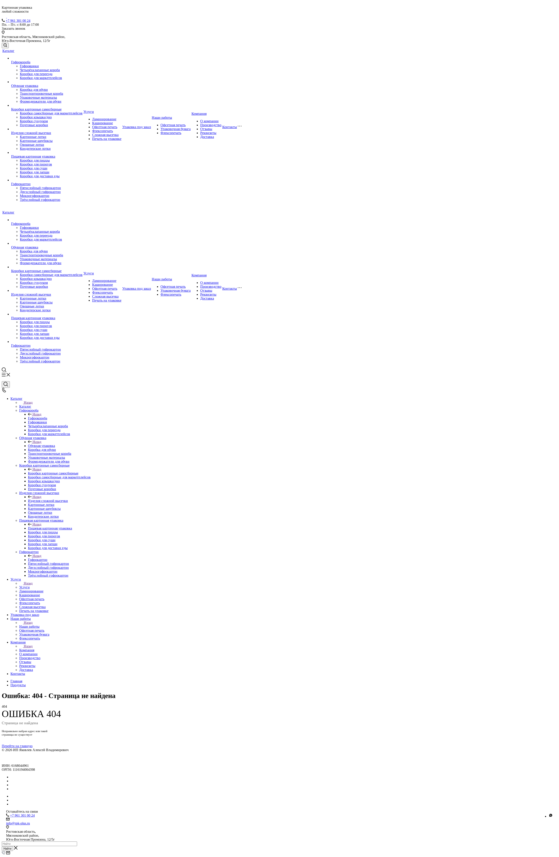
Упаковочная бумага (175, 129)
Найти (7, 848)
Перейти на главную (17, 746)
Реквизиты (208, 133)
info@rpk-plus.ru (18, 823)
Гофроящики (29, 66)
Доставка (207, 137)
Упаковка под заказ (136, 127)
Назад (28, 402)
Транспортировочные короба (41, 93)
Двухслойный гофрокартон (40, 192)
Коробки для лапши (34, 172)
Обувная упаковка (24, 86)
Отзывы (206, 129)
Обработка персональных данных (27, 758)
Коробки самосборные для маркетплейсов (51, 113)
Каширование (102, 123)
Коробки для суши (33, 168)
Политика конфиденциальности (26, 754)
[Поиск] (5, 45)
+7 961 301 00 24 (18, 20)
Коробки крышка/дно (36, 117)
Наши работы (162, 117)
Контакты (229, 127)
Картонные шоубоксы (36, 141)
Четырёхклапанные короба (40, 70)
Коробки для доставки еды (40, 176)
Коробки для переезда (36, 74)
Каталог (8, 51)
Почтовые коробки (34, 125)
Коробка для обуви (34, 89)
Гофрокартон (21, 184)
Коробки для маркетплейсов (41, 78)
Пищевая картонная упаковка (33, 156)
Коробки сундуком (34, 121)
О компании (209, 121)
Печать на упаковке (106, 139)
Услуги (88, 112)
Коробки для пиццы (35, 160)
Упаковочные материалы (38, 97)
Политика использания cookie (24, 762)
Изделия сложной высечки (31, 133)
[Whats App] (551, 816)
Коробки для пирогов (36, 164)
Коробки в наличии (25, 781)
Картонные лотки (33, 137)
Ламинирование (104, 119)
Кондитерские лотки (35, 148)
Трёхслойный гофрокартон (40, 200)
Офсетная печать (104, 127)
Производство (210, 125)
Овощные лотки (32, 145)
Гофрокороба (20, 62)
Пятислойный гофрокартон (40, 188)
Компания (199, 114)
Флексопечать (102, 131)
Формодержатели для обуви (40, 101)
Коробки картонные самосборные (36, 109)
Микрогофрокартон (34, 196)
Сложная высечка (105, 135)
